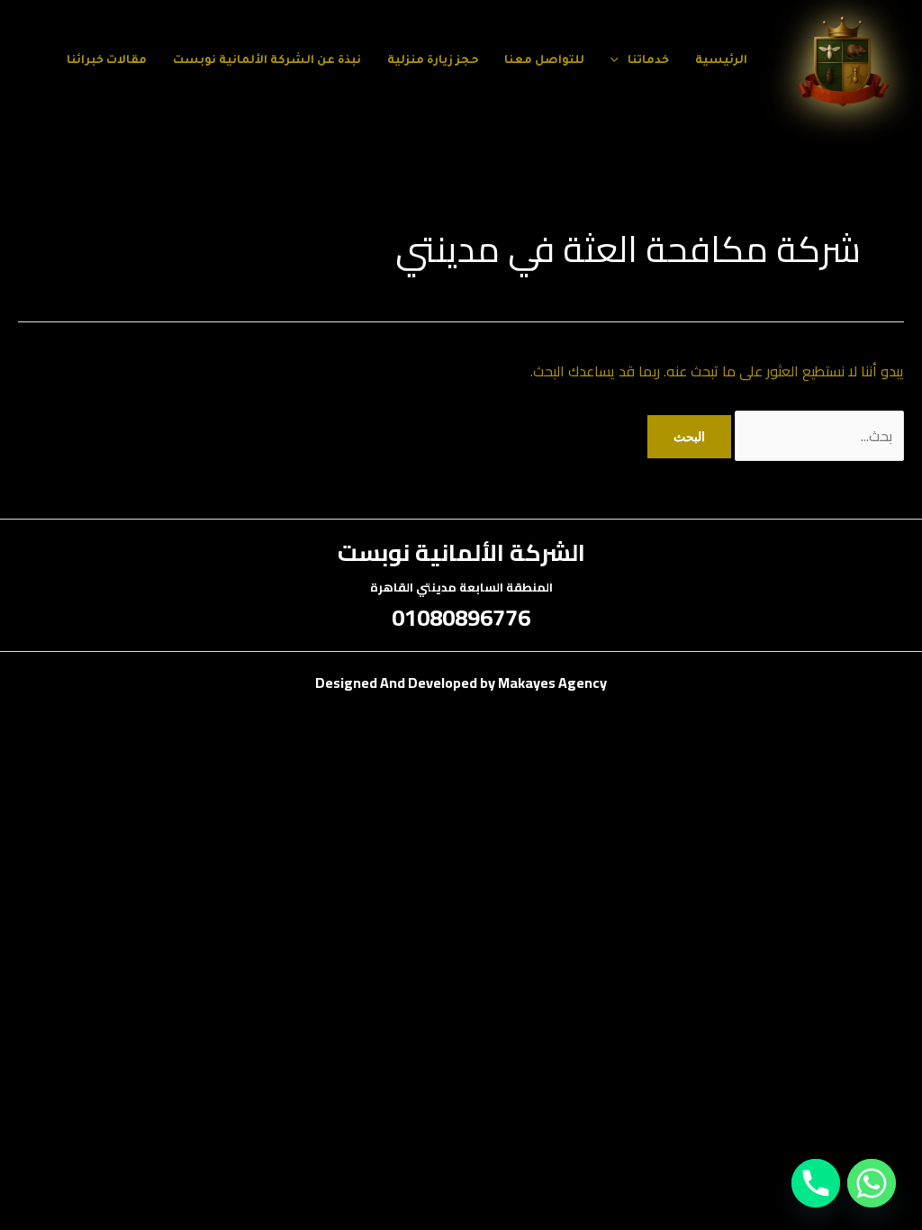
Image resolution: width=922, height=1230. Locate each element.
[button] (619, 61)
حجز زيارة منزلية (433, 61)
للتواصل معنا (544, 61)
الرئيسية (721, 61)
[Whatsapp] (871, 1183)
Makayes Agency (552, 682)
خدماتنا (648, 61)
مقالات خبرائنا (107, 61)
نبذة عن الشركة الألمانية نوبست (267, 61)
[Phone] (815, 1183)
